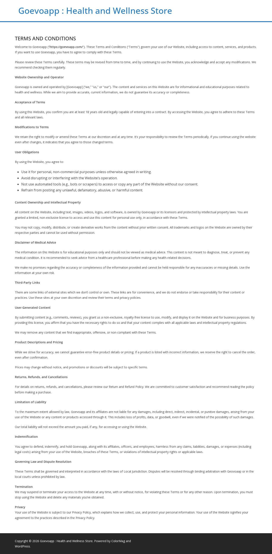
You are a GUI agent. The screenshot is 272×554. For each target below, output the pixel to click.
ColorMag (118, 541)
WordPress (22, 546)
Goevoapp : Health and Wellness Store (95, 10)
